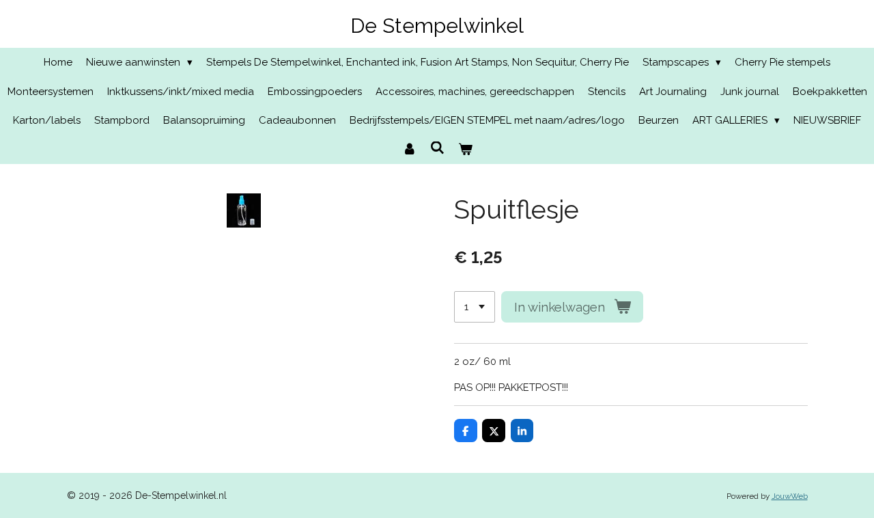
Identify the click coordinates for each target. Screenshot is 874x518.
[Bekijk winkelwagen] (465, 150)
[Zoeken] (437, 148)
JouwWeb (790, 496)
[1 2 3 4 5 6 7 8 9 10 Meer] (474, 307)
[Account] (409, 150)
